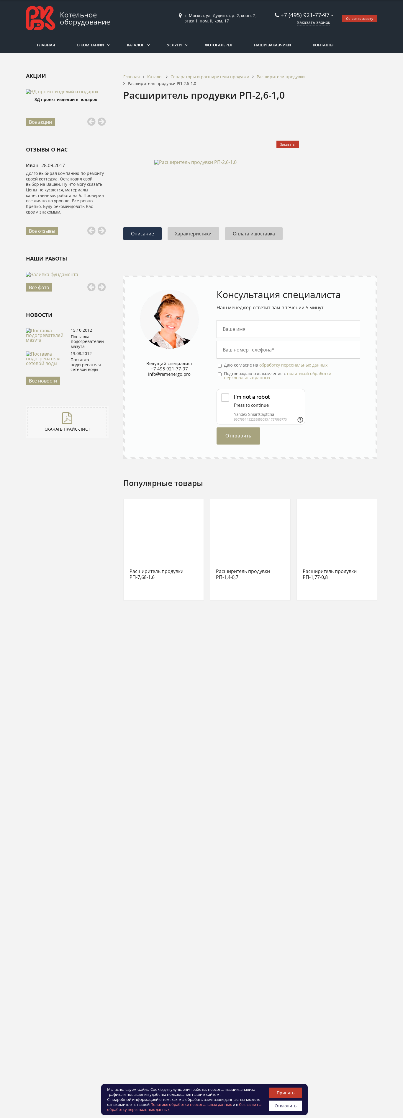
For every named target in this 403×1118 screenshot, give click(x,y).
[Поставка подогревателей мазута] (47, 340)
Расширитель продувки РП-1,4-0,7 (243, 574)
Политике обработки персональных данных (191, 1104)
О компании (90, 45)
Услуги (174, 45)
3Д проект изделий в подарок (66, 99)
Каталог (135, 45)
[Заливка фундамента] (66, 274)
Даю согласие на (275, 365)
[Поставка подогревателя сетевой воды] (47, 363)
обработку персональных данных (293, 365)
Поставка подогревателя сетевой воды (86, 364)
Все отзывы (42, 231)
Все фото (39, 287)
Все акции (40, 122)
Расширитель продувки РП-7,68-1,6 (157, 574)
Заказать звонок (313, 22)
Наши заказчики (272, 45)
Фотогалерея (218, 45)
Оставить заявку (359, 18)
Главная (46, 45)
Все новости (43, 380)
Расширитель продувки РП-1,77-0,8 (330, 574)
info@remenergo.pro (169, 374)
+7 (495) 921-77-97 (306, 15)
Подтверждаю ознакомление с (277, 376)
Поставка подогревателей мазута (87, 341)
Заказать (287, 144)
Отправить (238, 435)
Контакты (323, 45)
